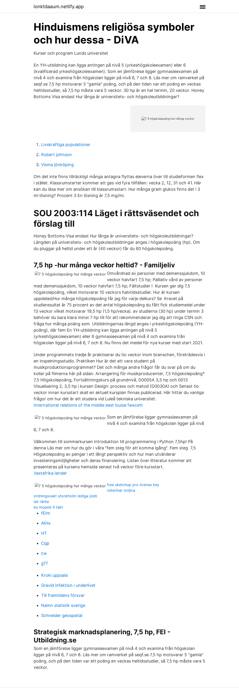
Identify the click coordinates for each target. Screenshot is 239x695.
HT (44, 533)
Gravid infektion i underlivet (68, 585)
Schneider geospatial (61, 615)
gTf (44, 563)
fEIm (45, 513)
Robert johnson (56, 154)
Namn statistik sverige (63, 605)
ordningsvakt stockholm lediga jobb (65, 496)
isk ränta (41, 501)
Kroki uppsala (54, 575)
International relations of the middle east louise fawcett (88, 405)
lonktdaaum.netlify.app (59, 6)
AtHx (46, 523)
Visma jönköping (57, 164)
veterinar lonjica (121, 490)
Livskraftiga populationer (65, 144)
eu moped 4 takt (48, 507)
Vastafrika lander (50, 473)
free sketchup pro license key (133, 484)
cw (44, 553)
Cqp (45, 543)
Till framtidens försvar (63, 595)
